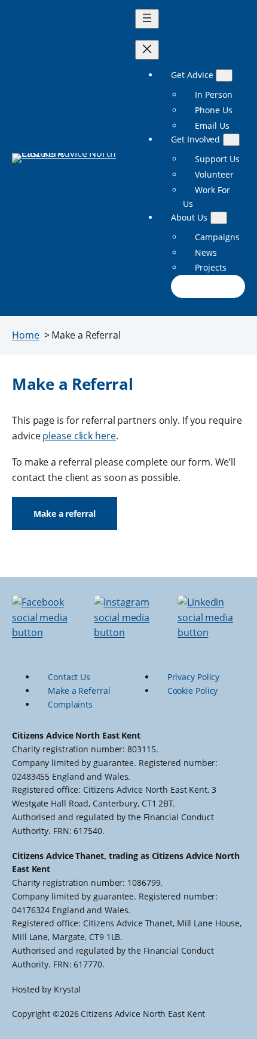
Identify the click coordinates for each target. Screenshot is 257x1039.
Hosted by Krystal (46, 989)
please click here (78, 435)
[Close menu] (147, 50)
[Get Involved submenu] (231, 140)
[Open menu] (147, 19)
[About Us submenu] (218, 218)
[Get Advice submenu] (224, 75)
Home (25, 335)
